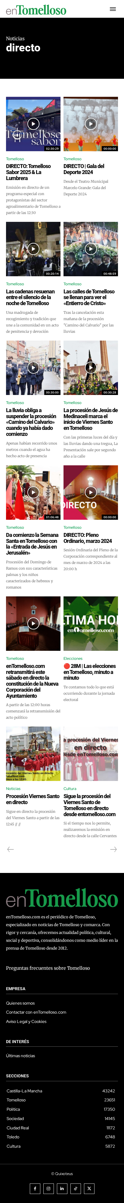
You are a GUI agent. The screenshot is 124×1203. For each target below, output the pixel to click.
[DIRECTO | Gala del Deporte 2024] (91, 124)
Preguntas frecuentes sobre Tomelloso (48, 968)
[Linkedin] (62, 1188)
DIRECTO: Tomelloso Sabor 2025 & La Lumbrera (28, 172)
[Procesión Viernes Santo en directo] (33, 754)
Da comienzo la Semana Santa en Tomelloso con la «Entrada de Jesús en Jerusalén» (32, 544)
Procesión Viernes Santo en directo (32, 799)
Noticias (13, 788)
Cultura (70, 788)
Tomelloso (15, 158)
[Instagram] (48, 1188)
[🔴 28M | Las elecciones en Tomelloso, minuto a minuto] (91, 623)
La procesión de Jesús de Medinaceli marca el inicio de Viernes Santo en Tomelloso (91, 419)
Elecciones (73, 658)
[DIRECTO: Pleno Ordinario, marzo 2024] (91, 492)
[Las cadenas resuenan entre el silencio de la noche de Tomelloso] (33, 249)
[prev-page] (10, 849)
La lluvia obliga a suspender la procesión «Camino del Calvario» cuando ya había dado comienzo (31, 422)
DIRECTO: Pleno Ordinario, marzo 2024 (88, 538)
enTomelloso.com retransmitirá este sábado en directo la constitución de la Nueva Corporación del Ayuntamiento (32, 681)
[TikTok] (75, 1188)
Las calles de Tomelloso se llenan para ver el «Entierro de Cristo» (89, 297)
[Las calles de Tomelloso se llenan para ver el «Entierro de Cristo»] (91, 249)
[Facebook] (35, 1188)
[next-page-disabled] (113, 849)
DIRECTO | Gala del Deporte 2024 (84, 169)
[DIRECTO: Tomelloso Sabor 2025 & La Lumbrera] (33, 124)
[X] (89, 1188)
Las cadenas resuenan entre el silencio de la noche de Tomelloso (30, 297)
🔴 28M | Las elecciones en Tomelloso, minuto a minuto (90, 672)
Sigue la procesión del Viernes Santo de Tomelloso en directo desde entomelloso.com (90, 805)
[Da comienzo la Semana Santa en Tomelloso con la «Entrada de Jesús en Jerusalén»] (33, 492)
